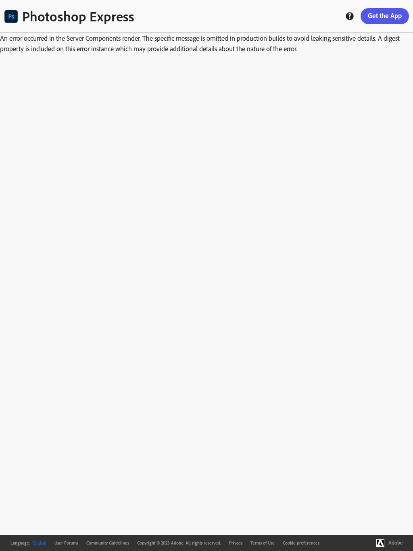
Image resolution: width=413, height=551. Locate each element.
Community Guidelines (107, 543)
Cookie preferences (301, 543)
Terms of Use (262, 543)
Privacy (235, 543)
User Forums (66, 543)
